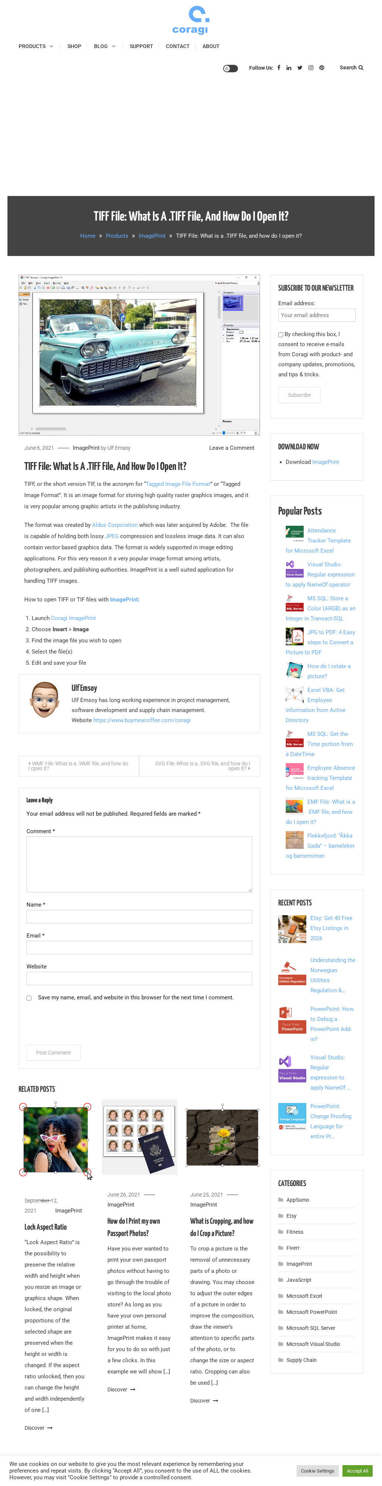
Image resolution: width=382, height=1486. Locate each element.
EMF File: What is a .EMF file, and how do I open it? (320, 812)
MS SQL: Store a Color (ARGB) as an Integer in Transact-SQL (321, 608)
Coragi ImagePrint (73, 618)
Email (35, 935)
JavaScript (298, 1280)
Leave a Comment (231, 448)
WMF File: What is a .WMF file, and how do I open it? (78, 766)
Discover (35, 1428)
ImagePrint (86, 448)
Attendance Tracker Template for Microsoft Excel (318, 540)
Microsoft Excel (304, 1296)
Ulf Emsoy (119, 448)
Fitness (294, 1232)
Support (141, 46)
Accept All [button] (357, 1471)
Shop (74, 46)
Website (36, 966)
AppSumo (297, 1200)
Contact (178, 46)
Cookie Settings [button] (317, 1471)
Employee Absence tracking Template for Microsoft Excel (320, 778)
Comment (40, 831)
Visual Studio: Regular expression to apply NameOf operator (320, 574)
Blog (101, 46)
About (211, 46)
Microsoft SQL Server (310, 1328)
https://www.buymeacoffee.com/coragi (142, 720)
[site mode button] (230, 68)
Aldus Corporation (115, 525)
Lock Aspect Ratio (46, 1227)
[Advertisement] (191, 140)
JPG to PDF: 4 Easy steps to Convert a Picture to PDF (320, 642)
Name (35, 904)
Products (32, 46)
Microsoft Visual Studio (313, 1344)
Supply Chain (301, 1360)
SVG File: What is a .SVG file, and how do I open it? (202, 766)
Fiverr (293, 1248)
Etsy (291, 1216)
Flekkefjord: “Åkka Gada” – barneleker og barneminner (320, 845)
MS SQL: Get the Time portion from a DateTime (319, 744)
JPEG (112, 536)
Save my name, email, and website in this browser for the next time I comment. (136, 997)
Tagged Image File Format (178, 484)
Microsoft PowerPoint (311, 1312)
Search (348, 67)
